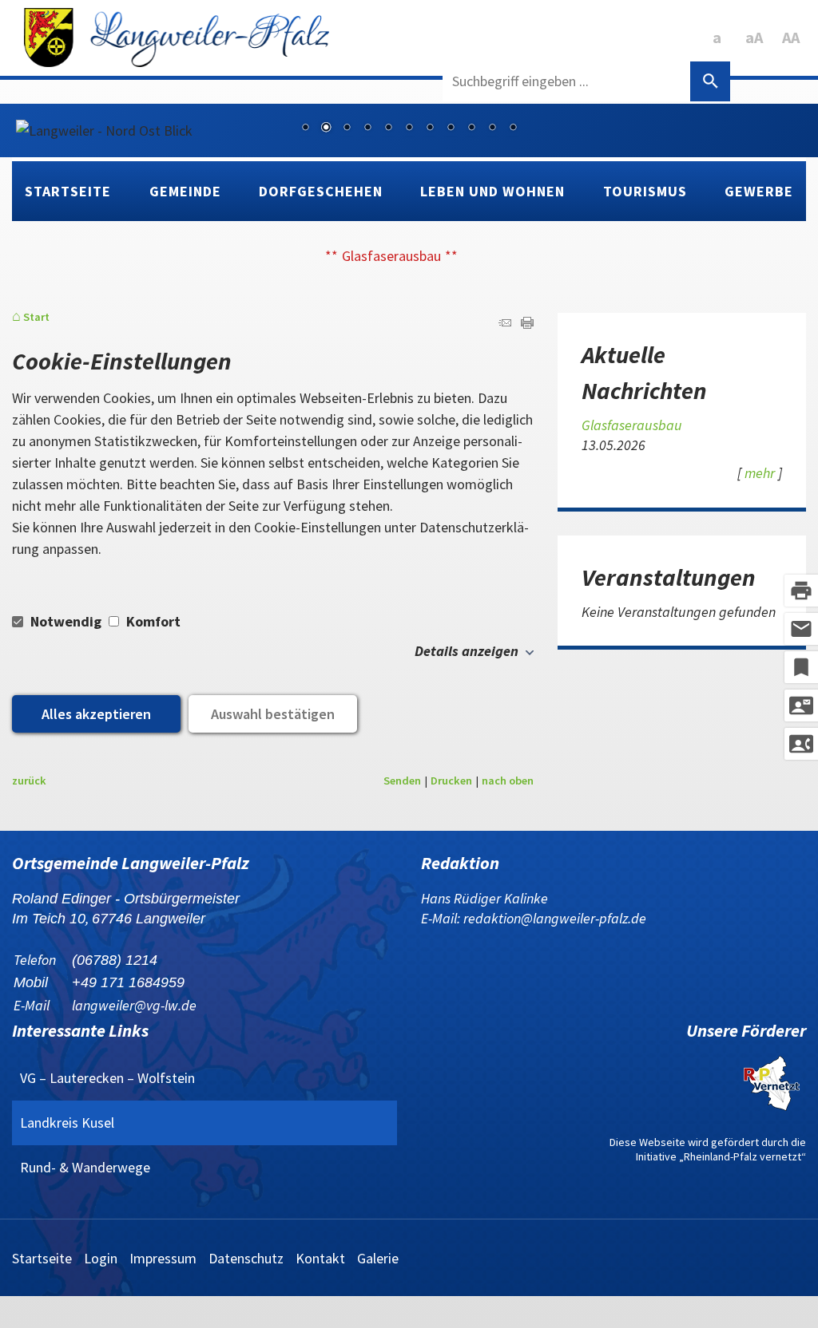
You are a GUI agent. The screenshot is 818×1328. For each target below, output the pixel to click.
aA (754, 37)
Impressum (163, 1258)
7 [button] (430, 128)
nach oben (508, 780)
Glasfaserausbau (391, 256)
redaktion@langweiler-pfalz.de (554, 918)
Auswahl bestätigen (273, 714)
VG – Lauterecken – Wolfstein (107, 1078)
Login (100, 1258)
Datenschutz (246, 1258)
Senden (402, 780)
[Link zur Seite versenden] (504, 323)
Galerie (378, 1258)
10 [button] (492, 128)
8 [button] (450, 128)
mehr (759, 473)
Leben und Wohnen (492, 191)
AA (791, 37)
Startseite (68, 191)
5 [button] (388, 128)
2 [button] (326, 128)
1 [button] (305, 128)
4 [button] (367, 128)
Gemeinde (185, 191)
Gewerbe (759, 191)
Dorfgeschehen (321, 191)
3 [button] (346, 128)
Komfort (152, 621)
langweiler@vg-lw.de (134, 1005)
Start (36, 317)
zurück (29, 780)
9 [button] (471, 128)
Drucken (451, 780)
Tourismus (645, 191)
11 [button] (513, 128)
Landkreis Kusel (67, 1122)
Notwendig (66, 621)
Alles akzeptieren (96, 714)
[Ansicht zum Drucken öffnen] (527, 323)
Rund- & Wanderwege (85, 1167)
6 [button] (409, 128)
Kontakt (320, 1258)
